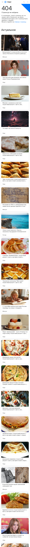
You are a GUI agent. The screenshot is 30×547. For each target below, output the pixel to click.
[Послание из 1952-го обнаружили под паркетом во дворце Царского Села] (15, 199)
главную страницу (20, 22)
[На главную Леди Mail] (8, 2)
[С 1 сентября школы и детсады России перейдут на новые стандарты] (15, 301)
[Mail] (5, 2)
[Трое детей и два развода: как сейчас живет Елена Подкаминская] (15, 72)
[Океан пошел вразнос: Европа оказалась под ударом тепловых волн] (15, 225)
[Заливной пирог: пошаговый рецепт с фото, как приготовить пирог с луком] (15, 428)
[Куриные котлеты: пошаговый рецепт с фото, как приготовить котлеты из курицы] (15, 504)
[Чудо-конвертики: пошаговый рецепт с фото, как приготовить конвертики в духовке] (15, 174)
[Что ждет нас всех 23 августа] (15, 123)
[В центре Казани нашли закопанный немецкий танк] (15, 479)
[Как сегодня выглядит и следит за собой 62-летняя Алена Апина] (15, 530)
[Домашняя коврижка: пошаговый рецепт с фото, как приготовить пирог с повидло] (15, 454)
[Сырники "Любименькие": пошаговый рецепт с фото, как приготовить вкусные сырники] (15, 250)
